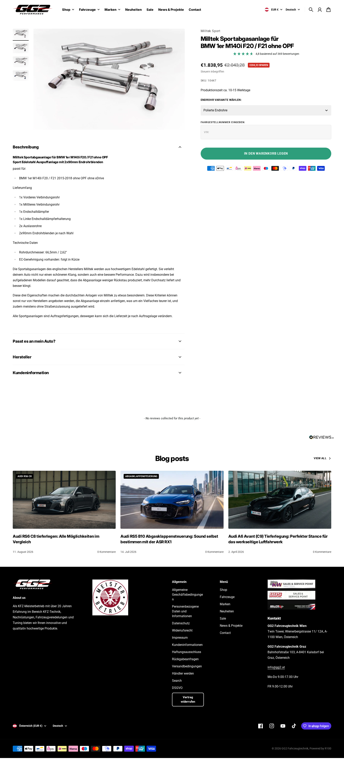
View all (320, 458)
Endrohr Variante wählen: (221, 99)
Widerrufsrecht (182, 630)
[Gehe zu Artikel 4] (21, 75)
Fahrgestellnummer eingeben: (223, 122)
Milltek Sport (210, 31)
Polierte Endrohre (215, 110)
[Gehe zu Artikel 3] (21, 61)
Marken (110, 10)
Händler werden (183, 673)
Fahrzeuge (87, 10)
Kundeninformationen (187, 645)
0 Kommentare (106, 551)
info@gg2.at (276, 667)
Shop (66, 10)
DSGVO (177, 688)
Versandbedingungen (187, 666)
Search (177, 681)
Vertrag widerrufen (188, 699)
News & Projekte (231, 626)
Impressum (180, 637)
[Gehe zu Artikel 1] (21, 34)
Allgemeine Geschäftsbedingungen (187, 594)
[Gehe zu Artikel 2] (21, 48)
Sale (223, 618)
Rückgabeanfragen (185, 659)
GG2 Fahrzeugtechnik (294, 748)
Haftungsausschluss (186, 652)
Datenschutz (181, 623)
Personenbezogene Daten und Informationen (185, 611)
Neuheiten (227, 611)
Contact (225, 633)
